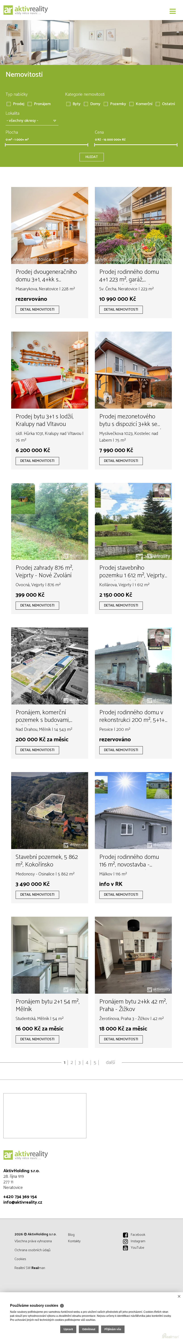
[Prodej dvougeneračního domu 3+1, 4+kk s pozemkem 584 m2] (49, 225)
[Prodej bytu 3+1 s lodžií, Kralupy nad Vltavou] (49, 370)
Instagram (138, 1241)
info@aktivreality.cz (22, 1202)
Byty (77, 104)
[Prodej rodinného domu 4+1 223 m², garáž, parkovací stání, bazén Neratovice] (133, 225)
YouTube (137, 1248)
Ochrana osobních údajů (32, 1250)
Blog (71, 1235)
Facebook (138, 1235)
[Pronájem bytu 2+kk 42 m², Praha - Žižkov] (133, 955)
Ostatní (168, 104)
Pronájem (42, 104)
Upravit (68, 1329)
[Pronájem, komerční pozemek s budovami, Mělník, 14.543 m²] (49, 665)
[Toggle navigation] (173, 12)
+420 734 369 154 (20, 1197)
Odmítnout (88, 1329)
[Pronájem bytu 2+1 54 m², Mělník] (49, 955)
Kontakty (74, 1241)
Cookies (20, 1259)
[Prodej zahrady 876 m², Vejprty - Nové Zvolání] (49, 521)
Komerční (144, 104)
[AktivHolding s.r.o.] (25, 10)
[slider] (5, 145)
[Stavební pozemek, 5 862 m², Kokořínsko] (49, 810)
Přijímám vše (112, 1329)
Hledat (91, 157)
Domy (95, 104)
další (110, 1063)
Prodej (18, 104)
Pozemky (118, 104)
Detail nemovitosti (37, 310)
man (38, 1268)
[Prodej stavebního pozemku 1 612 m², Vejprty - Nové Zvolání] (133, 521)
